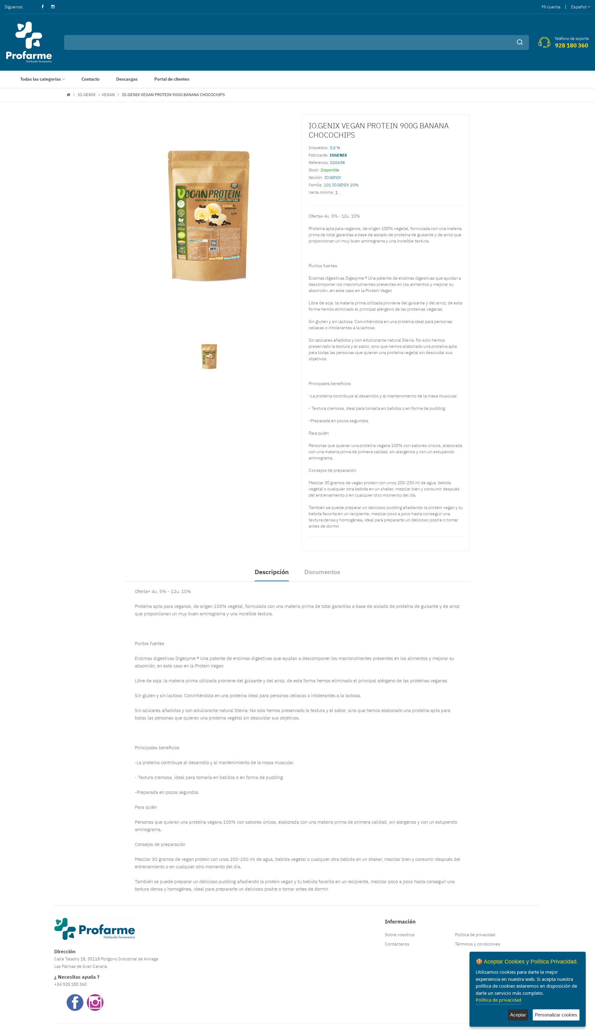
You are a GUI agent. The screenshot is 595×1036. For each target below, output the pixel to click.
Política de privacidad (475, 934)
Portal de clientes (171, 79)
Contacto (90, 79)
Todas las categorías (40, 79)
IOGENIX (338, 155)
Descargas (127, 79)
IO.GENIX (86, 94)
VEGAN (108, 94)
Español (579, 7)
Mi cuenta (551, 7)
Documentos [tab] (322, 572)
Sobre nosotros (400, 934)
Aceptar (518, 1014)
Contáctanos (397, 944)
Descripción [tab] (272, 572)
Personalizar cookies (556, 1014)
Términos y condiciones (477, 944)
